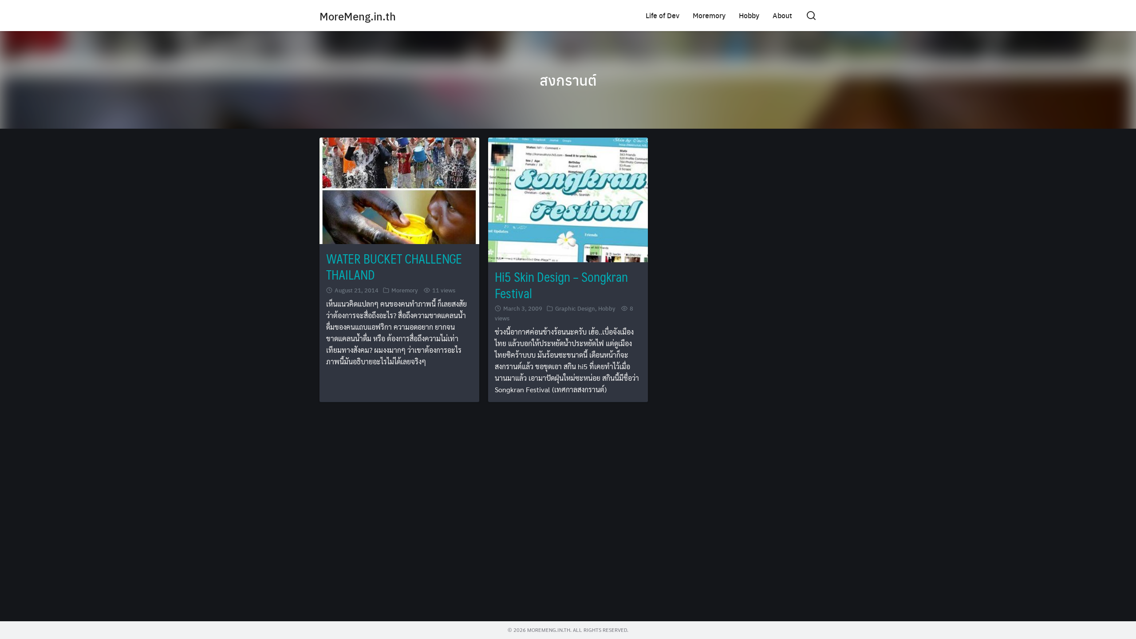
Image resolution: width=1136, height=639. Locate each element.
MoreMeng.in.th (358, 16)
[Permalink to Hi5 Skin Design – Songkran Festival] (568, 199)
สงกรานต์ (568, 80)
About (782, 15)
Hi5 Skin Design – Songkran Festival (561, 284)
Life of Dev (662, 15)
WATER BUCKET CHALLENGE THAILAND (394, 266)
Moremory (709, 15)
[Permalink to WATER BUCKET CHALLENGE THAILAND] (399, 189)
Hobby (749, 15)
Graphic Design (575, 308)
